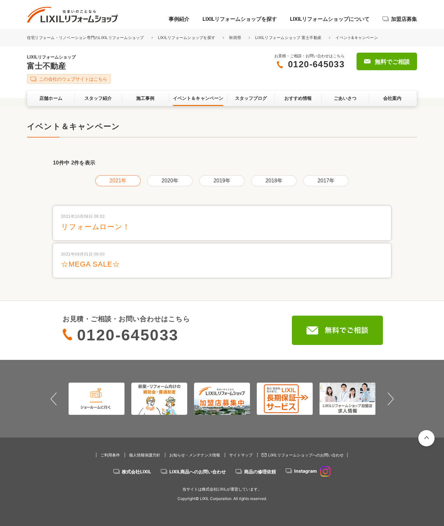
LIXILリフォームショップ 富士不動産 (288, 37)
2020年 (170, 180)
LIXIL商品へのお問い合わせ (197, 471)
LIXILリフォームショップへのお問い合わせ (306, 455)
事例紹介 (179, 19)
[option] (97, 398)
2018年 (274, 180)
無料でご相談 (392, 62)
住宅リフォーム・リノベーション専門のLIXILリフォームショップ (86, 37)
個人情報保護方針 (144, 455)
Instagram (305, 471)
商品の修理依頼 (260, 471)
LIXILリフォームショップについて (330, 19)
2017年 (326, 180)
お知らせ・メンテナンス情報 (194, 455)
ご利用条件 (110, 455)
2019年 (222, 180)
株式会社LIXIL (136, 471)
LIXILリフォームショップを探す (239, 19)
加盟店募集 (404, 19)
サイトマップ (241, 455)
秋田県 (235, 37)
